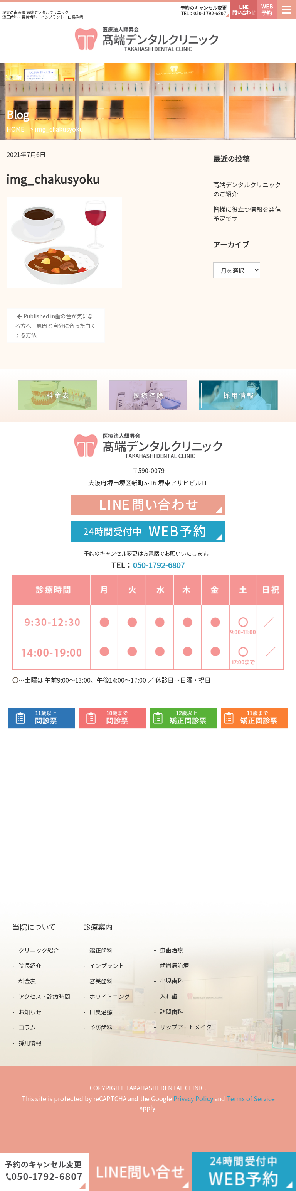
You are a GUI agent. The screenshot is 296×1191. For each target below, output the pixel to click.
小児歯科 (171, 980)
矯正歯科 (101, 950)
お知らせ (30, 1012)
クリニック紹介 (38, 950)
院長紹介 (30, 965)
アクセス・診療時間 (44, 996)
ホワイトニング (109, 996)
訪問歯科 (171, 1011)
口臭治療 (101, 1012)
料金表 (27, 981)
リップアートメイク (186, 1027)
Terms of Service (251, 1098)
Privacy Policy (193, 1098)
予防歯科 (101, 1027)
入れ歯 (168, 996)
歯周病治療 (174, 965)
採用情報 (30, 1043)
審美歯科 (101, 981)
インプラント (106, 965)
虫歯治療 (171, 950)
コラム (27, 1027)
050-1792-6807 (159, 564)
